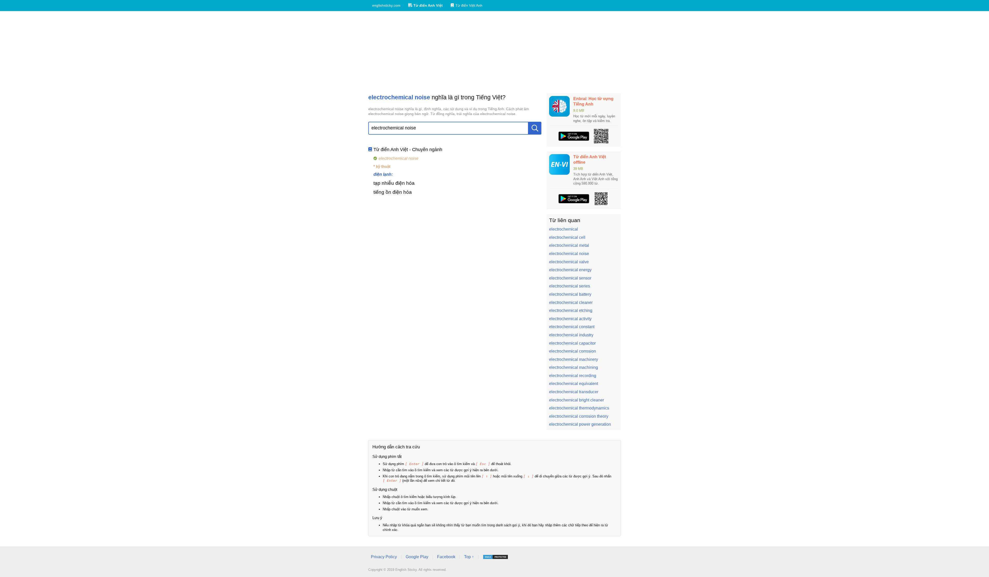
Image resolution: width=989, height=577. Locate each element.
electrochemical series (569, 286)
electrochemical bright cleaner (576, 400)
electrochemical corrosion (572, 351)
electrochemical (563, 229)
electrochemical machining (573, 367)
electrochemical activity (570, 319)
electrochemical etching (570, 310)
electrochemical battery (570, 294)
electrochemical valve (569, 262)
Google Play (417, 557)
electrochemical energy (570, 270)
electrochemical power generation (580, 424)
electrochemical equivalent (573, 383)
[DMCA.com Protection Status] (495, 557)
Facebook (446, 557)
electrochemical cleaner (571, 302)
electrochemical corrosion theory (578, 416)
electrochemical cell (567, 237)
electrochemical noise (569, 253)
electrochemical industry (571, 335)
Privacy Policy (384, 557)
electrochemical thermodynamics (579, 408)
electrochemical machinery (573, 359)
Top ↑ (469, 557)
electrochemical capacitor (572, 343)
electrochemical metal (569, 245)
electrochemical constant (571, 327)
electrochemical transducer (573, 392)
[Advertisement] (494, 52)
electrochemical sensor (570, 278)
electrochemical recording (572, 375)
